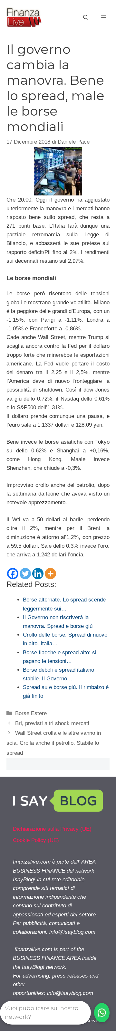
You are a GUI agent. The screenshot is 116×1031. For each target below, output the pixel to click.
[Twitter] (25, 573)
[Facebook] (12, 573)
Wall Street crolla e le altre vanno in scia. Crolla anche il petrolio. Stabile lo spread (53, 743)
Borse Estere (31, 713)
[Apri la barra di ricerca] (86, 18)
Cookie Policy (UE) (36, 840)
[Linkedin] (38, 573)
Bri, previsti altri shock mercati (52, 723)
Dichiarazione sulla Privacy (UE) (52, 829)
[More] (50, 573)
